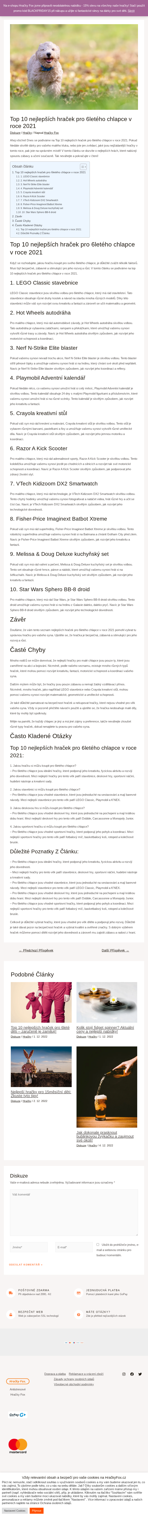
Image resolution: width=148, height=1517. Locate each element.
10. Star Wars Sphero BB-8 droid (39, 212)
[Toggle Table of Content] (81, 167)
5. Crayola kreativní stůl (33, 192)
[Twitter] (140, 1374)
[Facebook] (132, 1374)
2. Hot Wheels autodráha (33, 180)
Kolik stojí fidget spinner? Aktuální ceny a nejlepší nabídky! (105, 1029)
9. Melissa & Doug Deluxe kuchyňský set (42, 208)
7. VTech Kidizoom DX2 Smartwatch (39, 200)
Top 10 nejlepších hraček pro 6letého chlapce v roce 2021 (50, 172)
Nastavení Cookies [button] (14, 1510)
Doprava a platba (55, 1373)
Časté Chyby (23, 220)
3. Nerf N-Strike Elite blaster (35, 184)
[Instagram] (124, 1374)
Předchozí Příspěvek (36, 950)
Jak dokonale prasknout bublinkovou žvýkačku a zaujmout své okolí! (105, 1136)
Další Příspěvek (115, 950)
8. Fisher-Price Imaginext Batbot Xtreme (41, 204)
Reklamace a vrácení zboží (86, 1373)
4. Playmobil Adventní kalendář (37, 188)
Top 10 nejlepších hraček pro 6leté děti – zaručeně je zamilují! (40, 1029)
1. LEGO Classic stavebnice (35, 176)
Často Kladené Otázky (28, 225)
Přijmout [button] (36, 1510)
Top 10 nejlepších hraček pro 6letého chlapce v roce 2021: (51, 229)
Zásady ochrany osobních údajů (74, 1379)
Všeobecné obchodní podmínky (74, 1384)
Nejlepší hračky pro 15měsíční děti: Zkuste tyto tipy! (41, 1094)
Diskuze (15, 132)
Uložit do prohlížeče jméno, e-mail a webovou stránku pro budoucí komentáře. (118, 1250)
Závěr (18, 216)
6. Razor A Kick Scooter (33, 196)
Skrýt (131, 10)
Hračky (27, 132)
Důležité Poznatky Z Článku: (35, 233)
